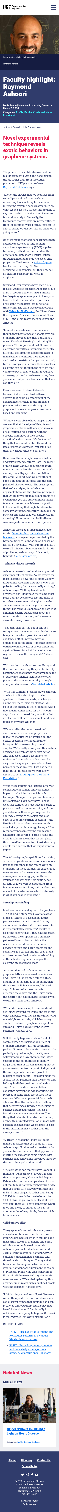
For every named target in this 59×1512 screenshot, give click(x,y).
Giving (12, 1460)
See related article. (26, 556)
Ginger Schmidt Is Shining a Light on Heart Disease (26, 1431)
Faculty (28, 112)
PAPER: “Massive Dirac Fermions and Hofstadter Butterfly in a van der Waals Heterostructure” (31, 1335)
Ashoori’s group (43, 262)
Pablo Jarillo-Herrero (21, 311)
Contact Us (44, 1460)
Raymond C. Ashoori (15, 187)
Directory (26, 1460)
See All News (12, 1382)
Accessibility (29, 1466)
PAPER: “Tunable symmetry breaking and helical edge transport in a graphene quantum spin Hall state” (31, 1349)
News (8, 127)
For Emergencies (29, 1504)
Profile (19, 112)
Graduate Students (31, 1442)
